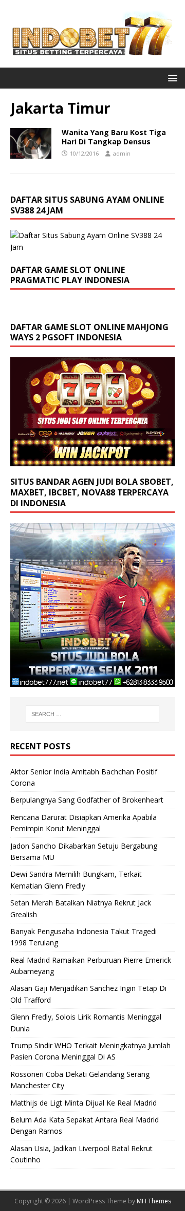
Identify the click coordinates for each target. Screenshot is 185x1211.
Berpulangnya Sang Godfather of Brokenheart (86, 800)
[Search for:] (92, 714)
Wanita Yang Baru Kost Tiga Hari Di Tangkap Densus (114, 136)
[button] (170, 77)
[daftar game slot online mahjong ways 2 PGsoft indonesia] (92, 460)
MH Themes (154, 1201)
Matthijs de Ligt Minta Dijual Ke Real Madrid (83, 1103)
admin (122, 153)
